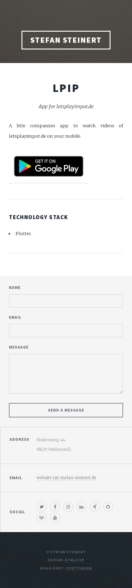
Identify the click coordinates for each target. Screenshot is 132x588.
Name (15, 287)
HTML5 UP (74, 560)
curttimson (79, 568)
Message (19, 347)
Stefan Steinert (66, 40)
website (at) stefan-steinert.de (66, 477)
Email (15, 317)
